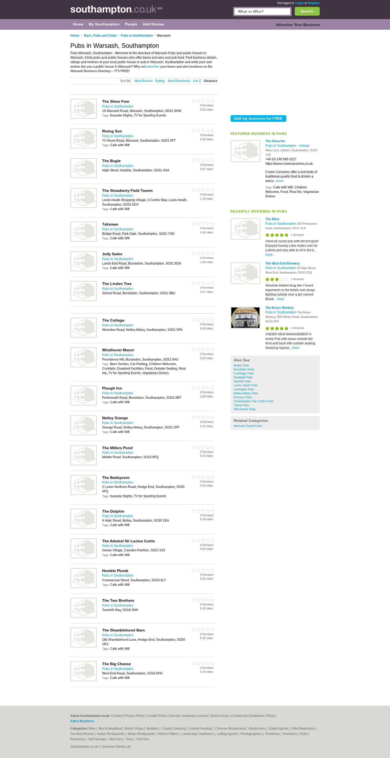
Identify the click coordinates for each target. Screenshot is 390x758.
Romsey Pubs (243, 397)
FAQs (270, 716)
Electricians (257, 728)
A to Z (197, 81)
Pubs (304, 734)
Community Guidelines (247, 716)
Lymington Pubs (244, 389)
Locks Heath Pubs (246, 385)
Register (314, 3)
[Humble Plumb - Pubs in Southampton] (83, 587)
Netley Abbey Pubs (246, 393)
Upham (304, 146)
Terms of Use (219, 716)
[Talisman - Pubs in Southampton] (83, 240)
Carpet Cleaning (174, 728)
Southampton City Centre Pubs (254, 401)
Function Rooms (82, 734)
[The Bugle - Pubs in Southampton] (83, 177)
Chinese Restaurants (230, 728)
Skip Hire (116, 739)
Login (300, 3)
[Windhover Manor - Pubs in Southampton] (83, 366)
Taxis (129, 739)
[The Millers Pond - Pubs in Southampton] (83, 464)
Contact (116, 716)
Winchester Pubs (245, 409)
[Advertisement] (275, 71)
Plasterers (273, 734)
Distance (210, 81)
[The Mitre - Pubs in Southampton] (245, 239)
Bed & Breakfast (111, 728)
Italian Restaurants (141, 734)
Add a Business (82, 721)
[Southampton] (116, 12)
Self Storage (97, 739)
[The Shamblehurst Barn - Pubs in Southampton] (83, 646)
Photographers (252, 734)
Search (307, 11)
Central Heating (201, 728)
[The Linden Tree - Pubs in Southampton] (83, 300)
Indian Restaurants (111, 734)
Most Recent (143, 81)
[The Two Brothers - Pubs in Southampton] (83, 617)
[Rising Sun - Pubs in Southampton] (83, 147)
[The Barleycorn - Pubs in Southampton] (83, 494)
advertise (152, 66)
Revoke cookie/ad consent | (190, 716)
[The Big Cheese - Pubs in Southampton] (83, 680)
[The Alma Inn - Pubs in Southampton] (245, 161)
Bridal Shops (134, 728)
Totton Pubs (241, 405)
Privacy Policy (135, 716)
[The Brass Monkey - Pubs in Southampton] (245, 328)
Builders (153, 728)
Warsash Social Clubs (248, 425)
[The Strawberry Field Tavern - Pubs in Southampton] (83, 207)
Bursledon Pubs (244, 369)
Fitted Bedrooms (303, 728)
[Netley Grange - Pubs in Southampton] (83, 434)
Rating (160, 81)
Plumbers (290, 734)
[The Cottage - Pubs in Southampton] (83, 337)
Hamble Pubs (242, 381)
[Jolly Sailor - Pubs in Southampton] (83, 270)
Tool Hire (142, 739)
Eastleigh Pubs (243, 377)
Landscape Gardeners (198, 734)
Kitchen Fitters (168, 734)
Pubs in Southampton (281, 146)
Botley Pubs (241, 365)
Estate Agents (278, 728)
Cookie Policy (157, 716)
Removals (78, 739)
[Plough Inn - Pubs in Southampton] (83, 404)
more (280, 181)
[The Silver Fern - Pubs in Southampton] (83, 118)
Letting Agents (227, 734)
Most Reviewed (179, 81)
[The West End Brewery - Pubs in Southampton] (245, 283)
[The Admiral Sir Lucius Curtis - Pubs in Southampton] (83, 557)
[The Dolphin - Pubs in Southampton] (83, 528)
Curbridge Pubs (244, 373)
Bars (92, 728)
